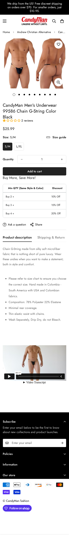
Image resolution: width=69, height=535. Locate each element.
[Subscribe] (62, 443)
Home (6, 32)
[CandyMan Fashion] (34, 21)
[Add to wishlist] (58, 44)
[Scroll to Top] (62, 515)
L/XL (19, 146)
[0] (62, 21)
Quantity (8, 159)
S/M (7, 146)
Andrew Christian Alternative (34, 32)
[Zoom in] (58, 82)
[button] (12, 120)
